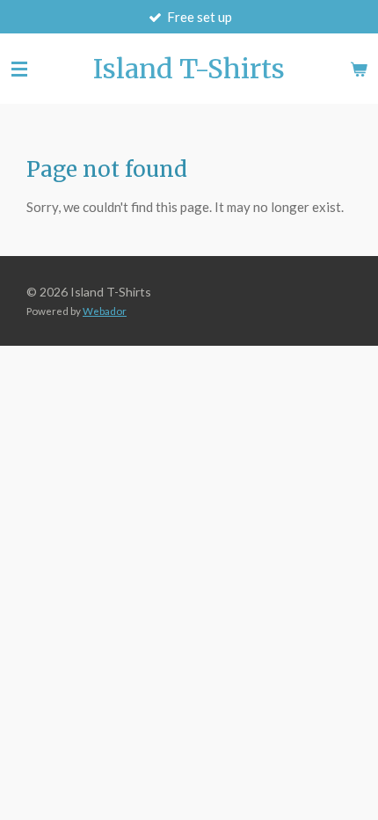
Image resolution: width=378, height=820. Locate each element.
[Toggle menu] (19, 69)
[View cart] (358, 69)
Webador (105, 310)
